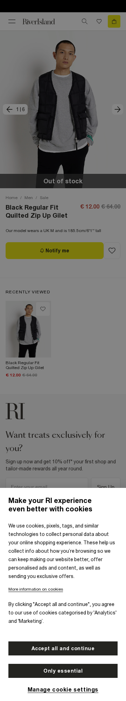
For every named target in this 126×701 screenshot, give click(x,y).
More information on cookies (35, 589)
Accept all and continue (63, 648)
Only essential (63, 671)
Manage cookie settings (63, 689)
